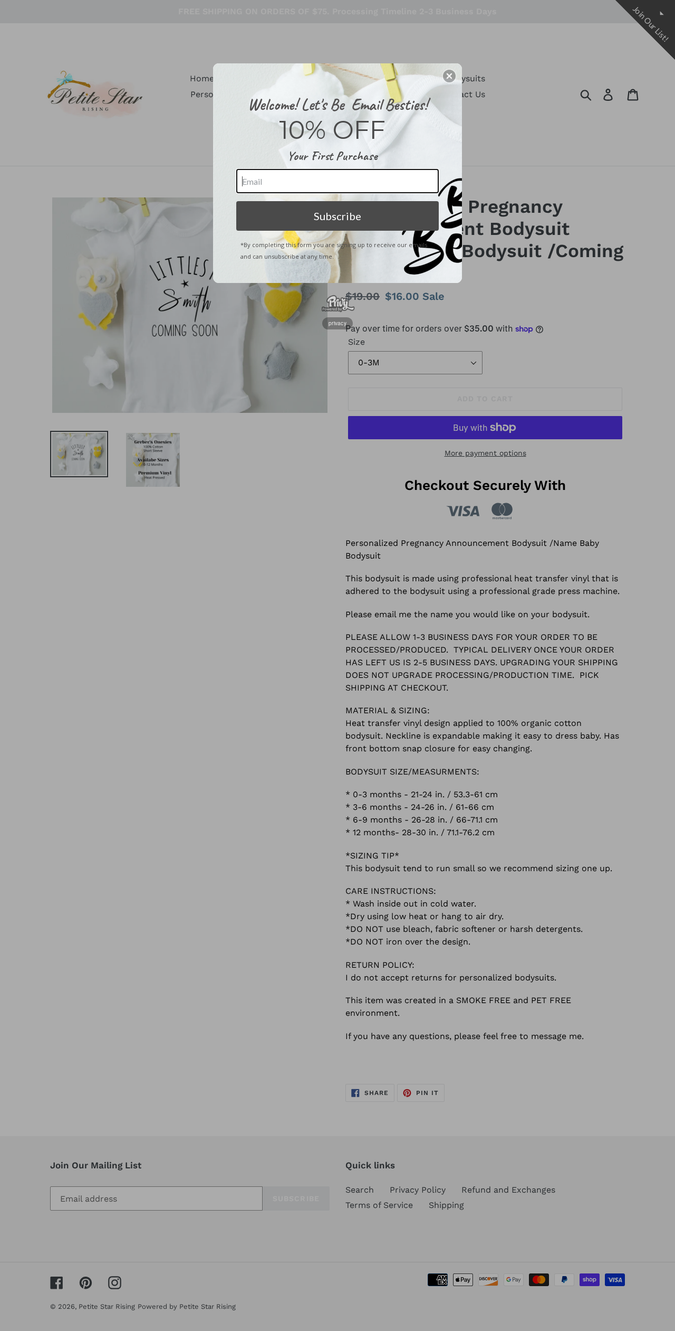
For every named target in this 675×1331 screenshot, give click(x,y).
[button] (449, 76)
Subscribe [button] (337, 216)
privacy (337, 323)
